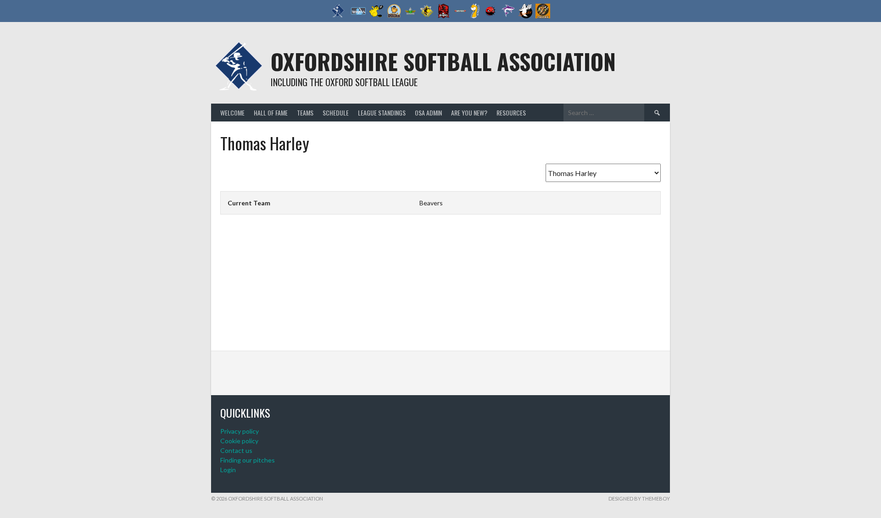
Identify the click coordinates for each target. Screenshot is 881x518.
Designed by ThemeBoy (639, 498)
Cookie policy (239, 441)
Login (228, 470)
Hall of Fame (271, 112)
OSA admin (428, 112)
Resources (511, 112)
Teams (305, 112)
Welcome (232, 112)
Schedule (336, 112)
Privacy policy (239, 431)
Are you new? (469, 112)
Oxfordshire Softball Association (443, 61)
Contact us (236, 450)
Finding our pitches (247, 460)
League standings (382, 112)
